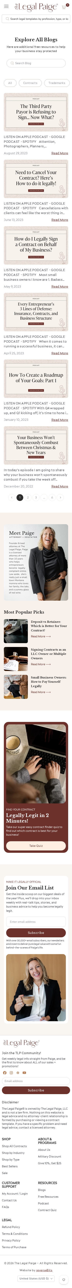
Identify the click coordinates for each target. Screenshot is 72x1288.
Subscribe (36, 933)
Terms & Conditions (15, 1234)
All (10, 83)
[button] (64, 7)
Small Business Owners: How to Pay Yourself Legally (48, 682)
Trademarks (57, 83)
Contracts (30, 83)
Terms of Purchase (14, 1247)
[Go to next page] (60, 497)
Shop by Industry (13, 1153)
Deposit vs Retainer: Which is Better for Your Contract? (49, 626)
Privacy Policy (11, 1240)
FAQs (5, 1207)
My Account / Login (15, 1193)
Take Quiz (36, 846)
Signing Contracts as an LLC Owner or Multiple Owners (48, 654)
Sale (4, 1173)
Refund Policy (11, 1227)
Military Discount (49, 1156)
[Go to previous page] (11, 497)
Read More (59, 153)
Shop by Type (10, 1159)
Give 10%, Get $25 (49, 1163)
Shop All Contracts (14, 1146)
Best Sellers (10, 1166)
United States (34, 1278)
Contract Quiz (47, 1210)
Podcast (43, 1203)
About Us (44, 1150)
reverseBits (44, 1270)
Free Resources (48, 1196)
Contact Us (9, 1200)
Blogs (42, 1190)
